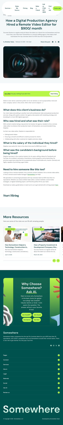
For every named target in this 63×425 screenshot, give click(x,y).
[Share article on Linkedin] (53, 42)
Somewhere (31, 174)
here (56, 185)
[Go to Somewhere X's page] (56, 345)
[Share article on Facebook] (58, 42)
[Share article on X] (55, 42)
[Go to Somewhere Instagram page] (53, 345)
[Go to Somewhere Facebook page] (51, 345)
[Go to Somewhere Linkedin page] (59, 345)
